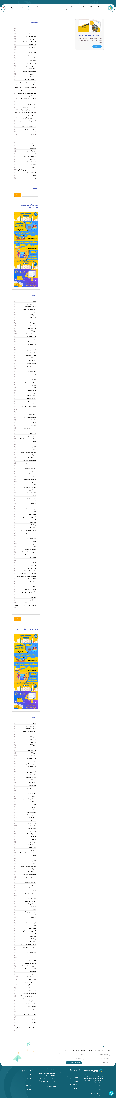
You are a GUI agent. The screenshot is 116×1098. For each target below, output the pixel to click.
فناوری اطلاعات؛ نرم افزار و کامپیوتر (28, 126)
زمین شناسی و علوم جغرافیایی (29, 107)
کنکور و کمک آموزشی (31, 164)
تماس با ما (37, 6)
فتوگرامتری (33, 471)
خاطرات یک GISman (31, 396)
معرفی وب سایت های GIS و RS (29, 552)
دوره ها (76, 1077)
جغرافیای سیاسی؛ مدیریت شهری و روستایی (25, 112)
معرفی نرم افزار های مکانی (30, 549)
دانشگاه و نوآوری (32, 55)
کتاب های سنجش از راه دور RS (29, 156)
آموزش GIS (33, 320)
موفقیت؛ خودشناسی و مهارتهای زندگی (26, 90)
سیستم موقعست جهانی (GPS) (29, 460)
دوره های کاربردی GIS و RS (30, 417)
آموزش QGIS (33, 323)
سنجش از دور (33, 455)
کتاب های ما (33, 503)
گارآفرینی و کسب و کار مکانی (29, 517)
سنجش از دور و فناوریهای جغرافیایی (27, 118)
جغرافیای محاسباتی (32, 390)
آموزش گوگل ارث (32, 331)
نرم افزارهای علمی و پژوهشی (28, 96)
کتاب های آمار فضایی (31, 151)
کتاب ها (76, 1081)
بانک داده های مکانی (31, 366)
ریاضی (34, 102)
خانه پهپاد (99, 6)
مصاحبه (34, 541)
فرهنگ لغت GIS (32, 474)
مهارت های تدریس (32, 568)
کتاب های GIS (33, 148)
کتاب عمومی (33, 143)
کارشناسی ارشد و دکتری (31, 493)
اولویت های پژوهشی (31, 363)
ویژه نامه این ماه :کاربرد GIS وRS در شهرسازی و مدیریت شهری (25, 606)
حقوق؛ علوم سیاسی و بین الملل (29, 50)
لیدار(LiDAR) (33, 525)
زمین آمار (34, 441)
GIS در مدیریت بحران (31, 304)
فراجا (35, 124)
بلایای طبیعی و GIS (32, 371)
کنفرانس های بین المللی (30, 509)
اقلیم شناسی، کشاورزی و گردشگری (27, 110)
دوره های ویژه (33, 74)
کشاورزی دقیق (33, 506)
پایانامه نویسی (33, 377)
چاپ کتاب (34, 393)
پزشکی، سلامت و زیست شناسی (27, 82)
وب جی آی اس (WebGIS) (30, 603)
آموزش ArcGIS (32, 312)
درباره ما (46, 6)
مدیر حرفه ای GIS (32, 536)
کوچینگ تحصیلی (32, 514)
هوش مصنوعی (33, 594)
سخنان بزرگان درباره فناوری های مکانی (27, 452)
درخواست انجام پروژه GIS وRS (29, 406)
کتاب (35, 132)
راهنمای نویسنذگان (32, 433)
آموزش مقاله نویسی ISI (31, 334)
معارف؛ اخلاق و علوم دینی (30, 172)
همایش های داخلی (32, 584)
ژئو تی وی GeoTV (32, 447)
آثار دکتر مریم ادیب (32, 33)
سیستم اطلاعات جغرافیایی (30, 458)
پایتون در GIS (33, 379)
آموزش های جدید (32, 344)
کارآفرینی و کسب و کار (31, 484)
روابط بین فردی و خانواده (29, 85)
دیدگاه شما (33, 420)
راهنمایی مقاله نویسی (31, 436)
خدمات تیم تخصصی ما (31, 404)
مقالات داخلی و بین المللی (30, 555)
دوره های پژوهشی (32, 68)
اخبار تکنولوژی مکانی (31, 350)
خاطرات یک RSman (31, 398)
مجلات (33, 137)
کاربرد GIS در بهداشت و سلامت (29, 490)
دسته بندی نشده (32, 58)
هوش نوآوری (33, 600)
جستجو (17, 194)
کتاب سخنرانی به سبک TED (30, 498)
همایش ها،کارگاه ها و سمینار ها (29, 581)
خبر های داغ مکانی (32, 401)
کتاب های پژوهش (32, 154)
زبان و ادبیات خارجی (31, 104)
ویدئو (35, 178)
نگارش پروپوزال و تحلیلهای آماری (27, 98)
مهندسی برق (33, 175)
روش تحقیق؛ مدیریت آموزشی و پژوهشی (27, 93)
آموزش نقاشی (33, 339)
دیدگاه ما (34, 422)
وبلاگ (78, 6)
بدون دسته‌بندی (32, 44)
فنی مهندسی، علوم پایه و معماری (29, 129)
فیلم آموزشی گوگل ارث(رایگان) (29, 479)
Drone (34, 31)
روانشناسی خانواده (32, 77)
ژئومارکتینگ (33, 449)
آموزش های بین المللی (31, 342)
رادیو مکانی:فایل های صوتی (30, 428)
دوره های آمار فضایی (31, 63)
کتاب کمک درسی (32, 145)
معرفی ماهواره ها (32, 546)
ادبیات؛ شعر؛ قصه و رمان (30, 36)
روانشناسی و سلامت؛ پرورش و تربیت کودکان (25, 87)
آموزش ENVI (33, 317)
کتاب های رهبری (32, 501)
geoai (34, 301)
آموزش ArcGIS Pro (31, 315)
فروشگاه (71, 6)
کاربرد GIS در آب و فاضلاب (30, 487)
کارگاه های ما (33, 495)
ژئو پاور (34, 444)
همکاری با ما (33, 586)
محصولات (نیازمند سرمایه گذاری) (28, 530)
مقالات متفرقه (33, 557)
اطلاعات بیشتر (69, 10)
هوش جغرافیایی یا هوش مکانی (29, 592)
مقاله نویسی (33, 563)
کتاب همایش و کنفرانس (31, 162)
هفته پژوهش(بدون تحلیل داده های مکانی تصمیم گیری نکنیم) (26, 577)
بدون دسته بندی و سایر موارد (29, 41)
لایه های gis (33, 167)
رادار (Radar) (33, 425)
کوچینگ (34, 511)
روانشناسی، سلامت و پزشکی (29, 79)
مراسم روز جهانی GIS (31, 538)
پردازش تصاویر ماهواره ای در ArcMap (27, 382)
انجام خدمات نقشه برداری (30, 360)
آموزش (91, 6)
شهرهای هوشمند (32, 466)
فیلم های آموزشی (32, 482)
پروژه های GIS (33, 385)
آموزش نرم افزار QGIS (31, 336)
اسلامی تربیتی (33, 39)
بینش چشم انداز (32, 374)
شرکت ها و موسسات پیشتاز (30, 463)
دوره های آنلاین (32, 414)
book (35, 28)
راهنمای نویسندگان (32, 431)
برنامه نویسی (33, 369)
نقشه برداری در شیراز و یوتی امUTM (28, 573)
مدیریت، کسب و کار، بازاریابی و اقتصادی (27, 170)
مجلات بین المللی (32, 528)
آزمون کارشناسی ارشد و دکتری (29, 309)
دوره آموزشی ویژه (32, 412)
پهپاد (35, 387)
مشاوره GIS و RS (55, 6)
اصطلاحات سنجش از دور (30, 355)
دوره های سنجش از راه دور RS (29, 71)
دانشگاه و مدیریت (32, 52)
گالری (84, 6)
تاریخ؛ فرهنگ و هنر (32, 47)
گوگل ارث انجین (32, 522)
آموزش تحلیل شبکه (32, 328)
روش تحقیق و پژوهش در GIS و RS (28, 439)
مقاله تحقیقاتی (33, 560)
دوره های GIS (33, 60)
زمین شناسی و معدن (30, 115)
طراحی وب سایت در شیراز (30, 468)
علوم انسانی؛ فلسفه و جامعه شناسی (28, 121)
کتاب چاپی (32, 134)
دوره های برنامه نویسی (31, 66)
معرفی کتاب (33, 544)
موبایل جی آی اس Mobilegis (29, 571)
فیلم (64, 6)
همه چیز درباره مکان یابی (30, 589)
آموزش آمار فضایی (32, 325)
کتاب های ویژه (33, 159)
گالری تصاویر (33, 520)
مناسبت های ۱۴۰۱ (32, 565)
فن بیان (34, 476)
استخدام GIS (33, 352)
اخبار (77, 1074)
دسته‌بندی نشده (32, 409)
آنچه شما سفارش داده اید (30, 347)
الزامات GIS (33, 358)
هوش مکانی (33, 597)
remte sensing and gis (30, 307)
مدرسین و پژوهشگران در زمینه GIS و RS (27, 533)
